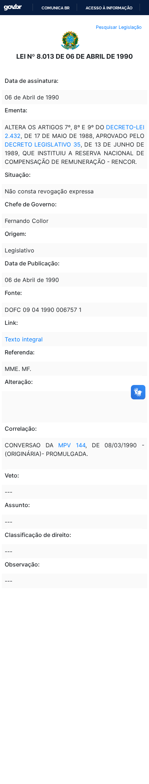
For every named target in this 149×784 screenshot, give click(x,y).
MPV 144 (71, 445)
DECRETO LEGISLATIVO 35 (43, 144)
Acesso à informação (109, 7)
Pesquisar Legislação (119, 27)
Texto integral (24, 339)
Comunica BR (55, 7)
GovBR (13, 7)
